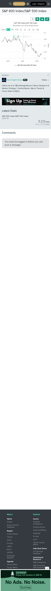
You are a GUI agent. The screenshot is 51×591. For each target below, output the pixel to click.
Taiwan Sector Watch (39, 543)
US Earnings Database (38, 552)
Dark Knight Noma (14, 80)
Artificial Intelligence (37, 523)
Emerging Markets (11, 556)
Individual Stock (40, 548)
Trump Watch (12, 567)
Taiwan (10, 537)
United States (12, 534)
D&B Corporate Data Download (39, 566)
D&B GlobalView (39, 562)
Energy (36, 536)
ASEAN (10, 552)
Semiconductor (39, 527)
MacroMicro (4, 4)
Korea (9, 549)
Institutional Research (38, 558)
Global (9, 522)
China (9, 540)
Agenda (10, 561)
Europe (10, 543)
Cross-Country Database (13, 526)
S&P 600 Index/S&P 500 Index (24, 11)
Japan (9, 546)
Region (10, 531)
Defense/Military (40, 530)
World (9, 519)
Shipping (36, 533)
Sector (36, 519)
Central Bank (12, 564)
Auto (35, 539)
